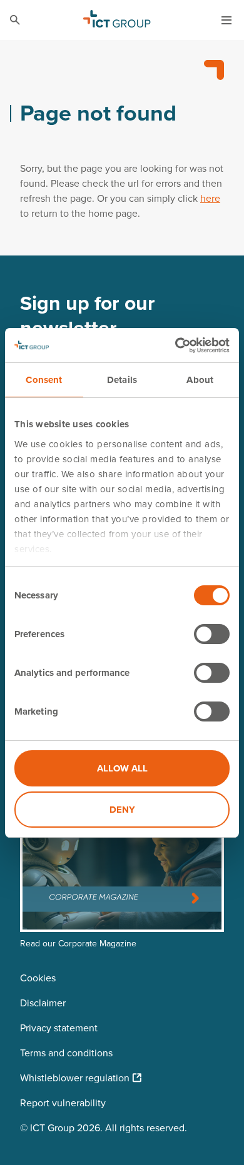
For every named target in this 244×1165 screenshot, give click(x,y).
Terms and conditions (66, 1052)
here (210, 198)
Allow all (122, 768)
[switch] (212, 634)
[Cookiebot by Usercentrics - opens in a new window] (175, 345)
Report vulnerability (63, 1102)
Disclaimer (43, 1002)
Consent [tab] (44, 380)
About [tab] (199, 380)
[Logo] (117, 20)
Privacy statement (59, 1027)
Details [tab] (122, 380)
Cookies (38, 977)
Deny (122, 809)
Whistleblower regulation (75, 1077)
